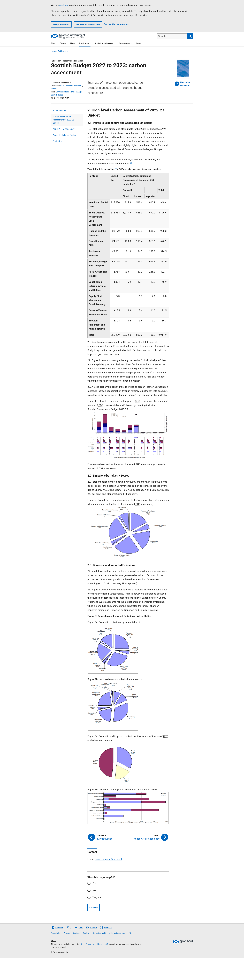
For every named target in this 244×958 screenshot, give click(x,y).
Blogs (138, 43)
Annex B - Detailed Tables (64, 135)
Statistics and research (105, 43)
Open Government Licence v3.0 (94, 944)
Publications (84, 43)
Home (53, 51)
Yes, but (97, 897)
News (72, 43)
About (53, 43)
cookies (63, 5)
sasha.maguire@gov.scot (108, 859)
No (94, 890)
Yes (94, 883)
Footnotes (57, 141)
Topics (63, 43)
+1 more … (55, 89)
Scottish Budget (57, 95)
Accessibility (55, 933)
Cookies (86, 933)
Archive (67, 933)
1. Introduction (59, 110)
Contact (76, 933)
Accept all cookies (61, 24)
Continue (93, 907)
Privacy (131, 933)
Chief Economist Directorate (71, 86)
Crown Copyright (99, 933)
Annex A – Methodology (63, 129)
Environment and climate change (69, 92)
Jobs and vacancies (117, 933)
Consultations (125, 43)
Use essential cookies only (88, 24)
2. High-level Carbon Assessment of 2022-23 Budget (63, 120)
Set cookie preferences (116, 24)
